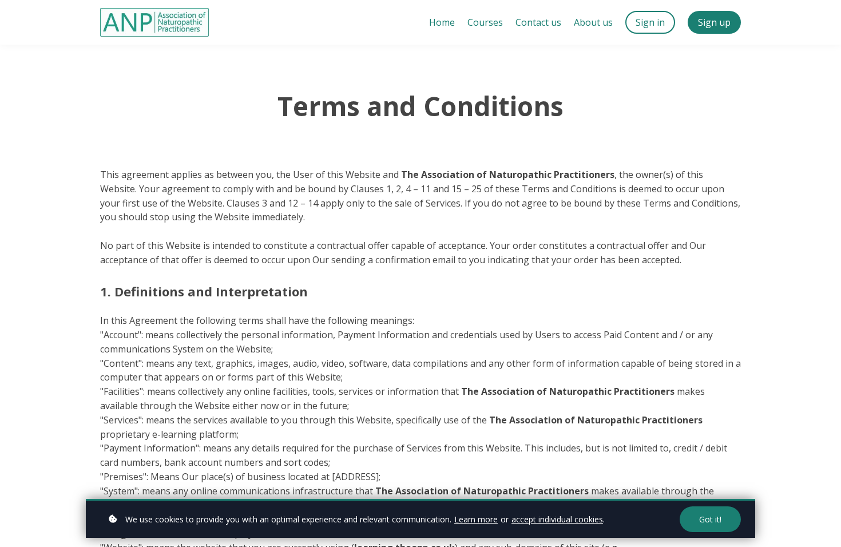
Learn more (476, 519)
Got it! (710, 519)
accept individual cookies (557, 519)
